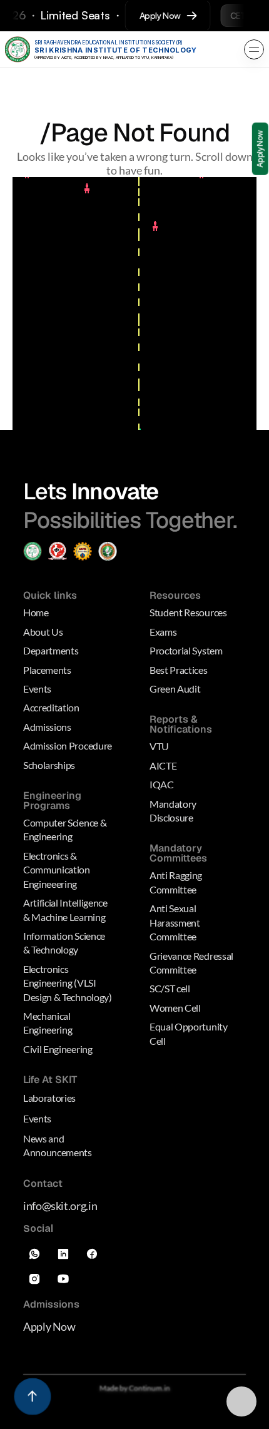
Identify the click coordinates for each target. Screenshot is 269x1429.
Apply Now (49, 1326)
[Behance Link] (63, 1279)
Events (37, 688)
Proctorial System (186, 650)
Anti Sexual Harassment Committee (176, 922)
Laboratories (49, 1098)
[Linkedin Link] (63, 1254)
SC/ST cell (170, 988)
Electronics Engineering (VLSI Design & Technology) (67, 983)
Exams (163, 632)
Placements (47, 670)
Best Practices (179, 670)
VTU (159, 747)
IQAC (162, 784)
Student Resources (188, 613)
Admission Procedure (67, 745)
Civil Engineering (58, 1049)
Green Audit (175, 688)
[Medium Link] (34, 1254)
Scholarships (49, 765)
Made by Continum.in (134, 1388)
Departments (50, 650)
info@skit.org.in (60, 1206)
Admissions (47, 727)
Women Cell (175, 1008)
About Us (43, 632)
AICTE (163, 765)
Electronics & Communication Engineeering (57, 870)
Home (36, 613)
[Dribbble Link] (34, 1279)
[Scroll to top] (32, 1396)
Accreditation (51, 708)
